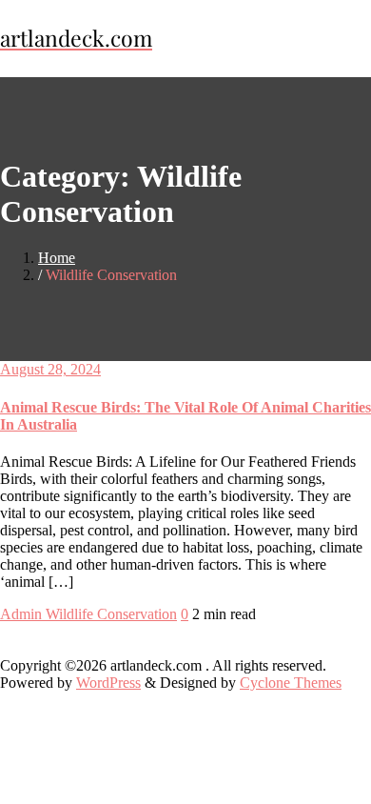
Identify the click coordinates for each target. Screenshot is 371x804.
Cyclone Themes (291, 682)
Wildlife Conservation (111, 614)
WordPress (108, 682)
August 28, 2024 (50, 369)
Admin (23, 614)
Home (56, 258)
